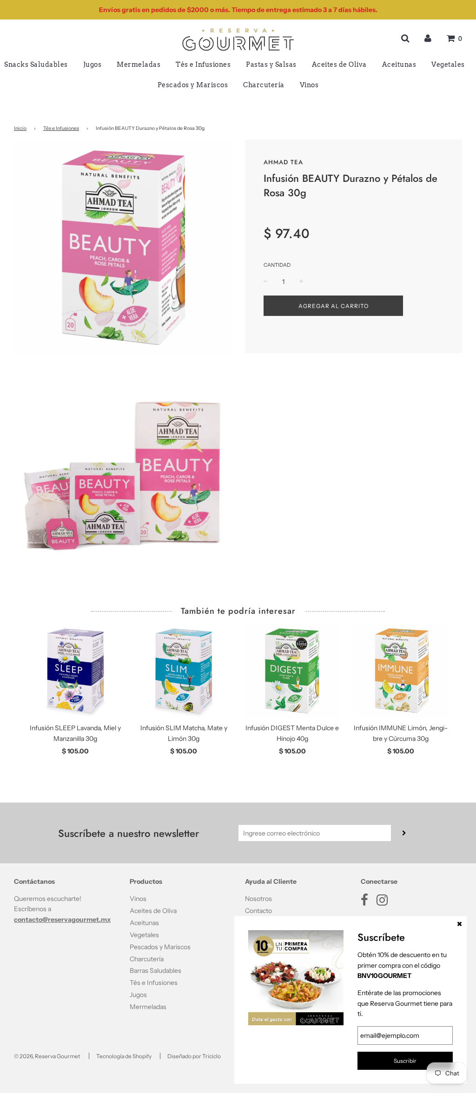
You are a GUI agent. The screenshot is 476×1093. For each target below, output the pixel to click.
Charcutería (263, 85)
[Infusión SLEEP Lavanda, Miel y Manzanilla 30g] (75, 671)
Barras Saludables (155, 970)
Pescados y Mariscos (193, 85)
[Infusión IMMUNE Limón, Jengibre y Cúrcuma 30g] (401, 671)
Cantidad (277, 265)
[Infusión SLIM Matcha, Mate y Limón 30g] (184, 671)
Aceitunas (399, 64)
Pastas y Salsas (271, 64)
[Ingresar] (427, 38)
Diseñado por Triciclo (194, 1056)
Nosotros (258, 898)
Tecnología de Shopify (124, 1056)
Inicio (20, 128)
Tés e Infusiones (203, 64)
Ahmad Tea (283, 162)
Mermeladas (138, 64)
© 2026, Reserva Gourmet (47, 1056)
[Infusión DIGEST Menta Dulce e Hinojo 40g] (292, 671)
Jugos (92, 64)
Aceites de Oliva (339, 64)
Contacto (258, 911)
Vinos (309, 85)
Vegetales (448, 64)
